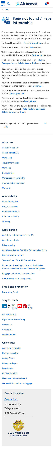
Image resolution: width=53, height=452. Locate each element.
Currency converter (11, 348)
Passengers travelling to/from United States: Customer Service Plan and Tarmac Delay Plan (23, 267)
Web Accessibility (10, 216)
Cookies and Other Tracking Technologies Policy (24, 250)
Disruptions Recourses (12, 255)
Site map (6, 221)
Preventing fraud (10, 292)
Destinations (37, 55)
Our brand (7, 157)
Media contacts (9, 334)
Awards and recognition (13, 182)
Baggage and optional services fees (18, 273)
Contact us (7, 329)
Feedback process (10, 211)
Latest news (7, 368)
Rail (34, 62)
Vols (25, 108)
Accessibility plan (10, 201)
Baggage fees (8, 172)
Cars (27, 62)
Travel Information (32, 43)
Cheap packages (9, 363)
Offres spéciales (16, 93)
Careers (6, 187)
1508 (6, 126)
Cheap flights (8, 358)
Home (7, 9)
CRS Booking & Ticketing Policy (16, 278)
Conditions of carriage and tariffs (17, 235)
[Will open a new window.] (4, 306)
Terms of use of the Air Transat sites (19, 260)
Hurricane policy (10, 353)
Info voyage (37, 85)
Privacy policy (8, 245)
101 (45, 123)
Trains (22, 111)
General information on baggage (17, 383)
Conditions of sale (10, 240)
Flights (41, 59)
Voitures (12, 111)
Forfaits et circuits (36, 108)
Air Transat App (9, 314)
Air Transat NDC (9, 373)
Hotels (21, 62)
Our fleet (6, 167)
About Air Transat (10, 147)
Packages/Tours (8, 62)
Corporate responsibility (13, 177)
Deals (31, 47)
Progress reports (10, 206)
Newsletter (7, 324)
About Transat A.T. (10, 152)
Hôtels (4, 111)
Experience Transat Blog (13, 319)
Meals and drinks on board (14, 378)
